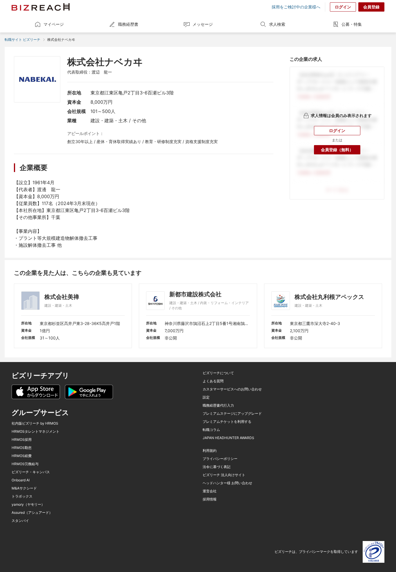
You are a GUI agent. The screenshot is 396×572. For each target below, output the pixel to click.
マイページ (53, 24)
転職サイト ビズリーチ (22, 39)
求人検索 (277, 24)
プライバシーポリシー (220, 458)
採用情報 (210, 499)
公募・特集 (351, 24)
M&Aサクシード (24, 488)
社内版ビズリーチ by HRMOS (35, 423)
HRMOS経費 (22, 456)
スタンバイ (20, 520)
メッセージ (202, 24)
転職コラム (211, 430)
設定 (206, 397)
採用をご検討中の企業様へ (296, 7)
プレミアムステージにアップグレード (232, 413)
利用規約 (210, 450)
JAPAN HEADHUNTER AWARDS (228, 438)
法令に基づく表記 (216, 467)
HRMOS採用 (22, 439)
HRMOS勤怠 (22, 447)
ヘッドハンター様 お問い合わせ (227, 483)
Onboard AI (21, 480)
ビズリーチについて (218, 373)
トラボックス (22, 496)
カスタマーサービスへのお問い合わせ (232, 389)
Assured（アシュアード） (32, 512)
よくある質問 (213, 381)
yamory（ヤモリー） (28, 504)
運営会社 (210, 491)
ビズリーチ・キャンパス (31, 472)
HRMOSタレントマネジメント (35, 431)
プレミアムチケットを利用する (227, 421)
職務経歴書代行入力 (218, 405)
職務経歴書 (128, 24)
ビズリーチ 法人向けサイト (224, 475)
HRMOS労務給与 (25, 464)
